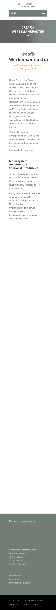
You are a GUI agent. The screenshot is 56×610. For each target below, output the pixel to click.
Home (27, 35)
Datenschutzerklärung (19, 583)
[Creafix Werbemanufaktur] (28, 5)
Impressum (14, 579)
